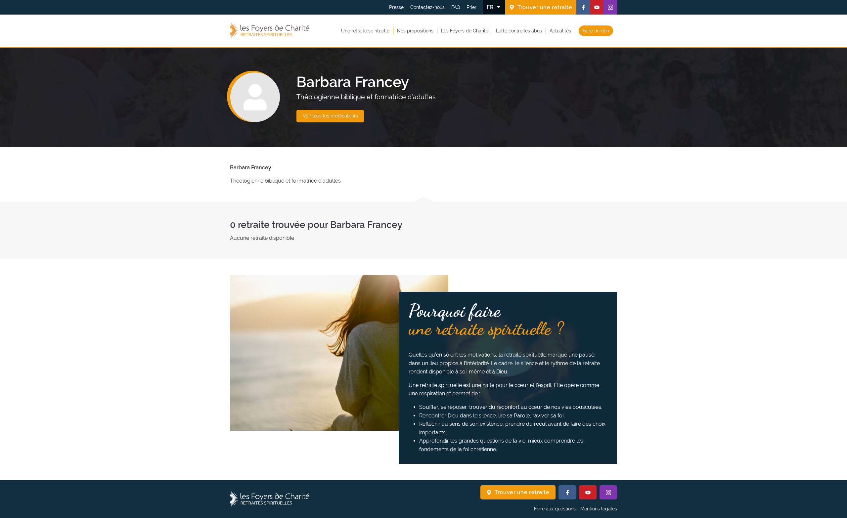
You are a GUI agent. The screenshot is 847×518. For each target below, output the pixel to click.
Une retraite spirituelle (365, 30)
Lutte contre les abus (519, 30)
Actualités (560, 30)
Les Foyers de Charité (464, 30)
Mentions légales (598, 508)
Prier (471, 7)
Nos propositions (415, 30)
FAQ (455, 7)
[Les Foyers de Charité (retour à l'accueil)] (269, 30)
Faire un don (596, 30)
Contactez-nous (427, 7)
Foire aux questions (555, 508)
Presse (396, 7)
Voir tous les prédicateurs (330, 115)
